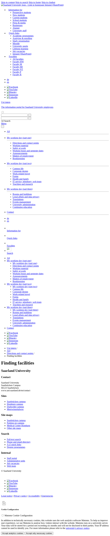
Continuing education (22, 207)
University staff (19, 30)
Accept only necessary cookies (39, 533)
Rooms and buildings (22, 194)
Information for (15, 10)
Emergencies (47, 496)
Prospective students (22, 12)
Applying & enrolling (22, 38)
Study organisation (21, 41)
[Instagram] (12, 95)
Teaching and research (23, 184)
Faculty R (17, 74)
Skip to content (8, 2)
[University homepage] (23, 5)
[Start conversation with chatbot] (3, 501)
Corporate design (20, 171)
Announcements (20, 153)
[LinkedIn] (12, 97)
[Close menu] (2, 126)
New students (19, 15)
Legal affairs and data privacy (26, 197)
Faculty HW (18, 61)
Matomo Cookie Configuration (19, 515)
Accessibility (34, 496)
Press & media (19, 23)
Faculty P (17, 72)
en (8, 82)
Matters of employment (23, 156)
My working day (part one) (19, 138)
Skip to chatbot (48, 2)
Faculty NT (18, 69)
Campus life (18, 168)
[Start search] (29, 115)
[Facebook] (12, 87)
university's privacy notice (77, 528)
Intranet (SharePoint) (54, 5)
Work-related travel (21, 174)
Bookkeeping (19, 158)
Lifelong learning (20, 48)
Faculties (13, 56)
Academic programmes (23, 36)
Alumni (16, 28)
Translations (18, 199)
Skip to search (21, 2)
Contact (10, 212)
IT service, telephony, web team (27, 181)
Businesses (17, 25)
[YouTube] (12, 89)
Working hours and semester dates (28, 151)
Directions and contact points (26, 143)
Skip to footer (35, 2)
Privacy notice (20, 496)
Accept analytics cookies (12, 533)
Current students (20, 17)
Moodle (16, 43)
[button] (5, 121)
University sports (20, 46)
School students (20, 20)
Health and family (21, 179)
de (8, 79)
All (8, 131)
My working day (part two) (19, 163)
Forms (15, 176)
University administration (24, 204)
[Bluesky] (12, 92)
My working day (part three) (20, 189)
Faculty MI (18, 67)
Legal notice (6, 496)
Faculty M (17, 64)
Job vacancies (19, 51)
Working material (20, 145)
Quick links (14, 33)
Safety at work (19, 148)
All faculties (18, 59)
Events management (22, 202)
